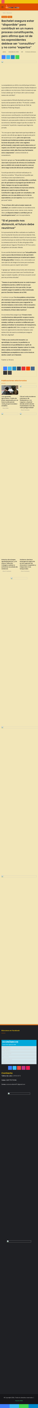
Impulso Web (19, 1400)
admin (4, 52)
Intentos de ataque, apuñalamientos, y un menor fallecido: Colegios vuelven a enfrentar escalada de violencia (9, 564)
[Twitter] (10, 368)
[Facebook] (5, 368)
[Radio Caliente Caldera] (12, 7)
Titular (10, 17)
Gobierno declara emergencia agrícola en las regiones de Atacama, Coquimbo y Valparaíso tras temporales (28, 564)
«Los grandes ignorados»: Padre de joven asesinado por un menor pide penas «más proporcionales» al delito (9, 401)
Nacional (9, 13)
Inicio (4, 13)
